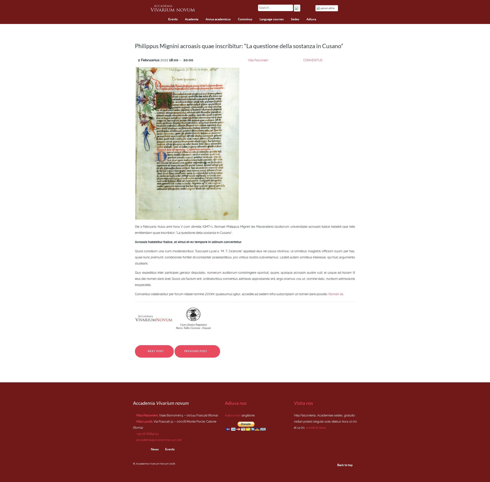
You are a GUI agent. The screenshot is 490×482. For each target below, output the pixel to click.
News (154, 449)
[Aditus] (154, 19)
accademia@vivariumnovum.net (159, 440)
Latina (331, 8)
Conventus (312, 60)
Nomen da (335, 294)
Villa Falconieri (258, 60)
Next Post (155, 351)
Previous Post (196, 351)
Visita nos (303, 403)
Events (170, 449)
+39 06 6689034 (147, 434)
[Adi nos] (163, 19)
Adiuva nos (236, 403)
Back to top (345, 465)
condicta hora (316, 427)
